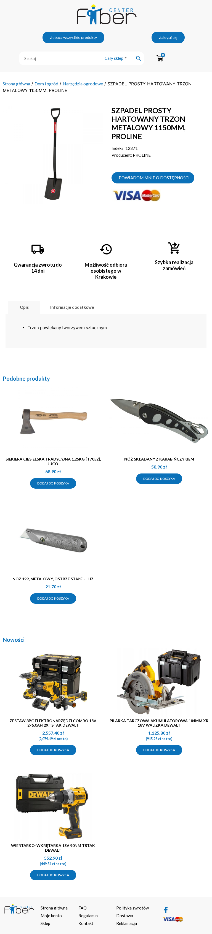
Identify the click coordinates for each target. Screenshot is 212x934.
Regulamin (88, 915)
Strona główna (16, 83)
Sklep (45, 923)
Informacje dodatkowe (72, 307)
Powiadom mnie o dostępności (154, 177)
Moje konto (51, 915)
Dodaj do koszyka (53, 483)
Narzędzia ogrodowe (83, 83)
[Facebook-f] (165, 910)
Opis (24, 307)
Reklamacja (126, 923)
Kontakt (85, 923)
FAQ (82, 907)
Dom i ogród (46, 83)
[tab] (24, 307)
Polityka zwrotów (132, 907)
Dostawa (124, 915)
